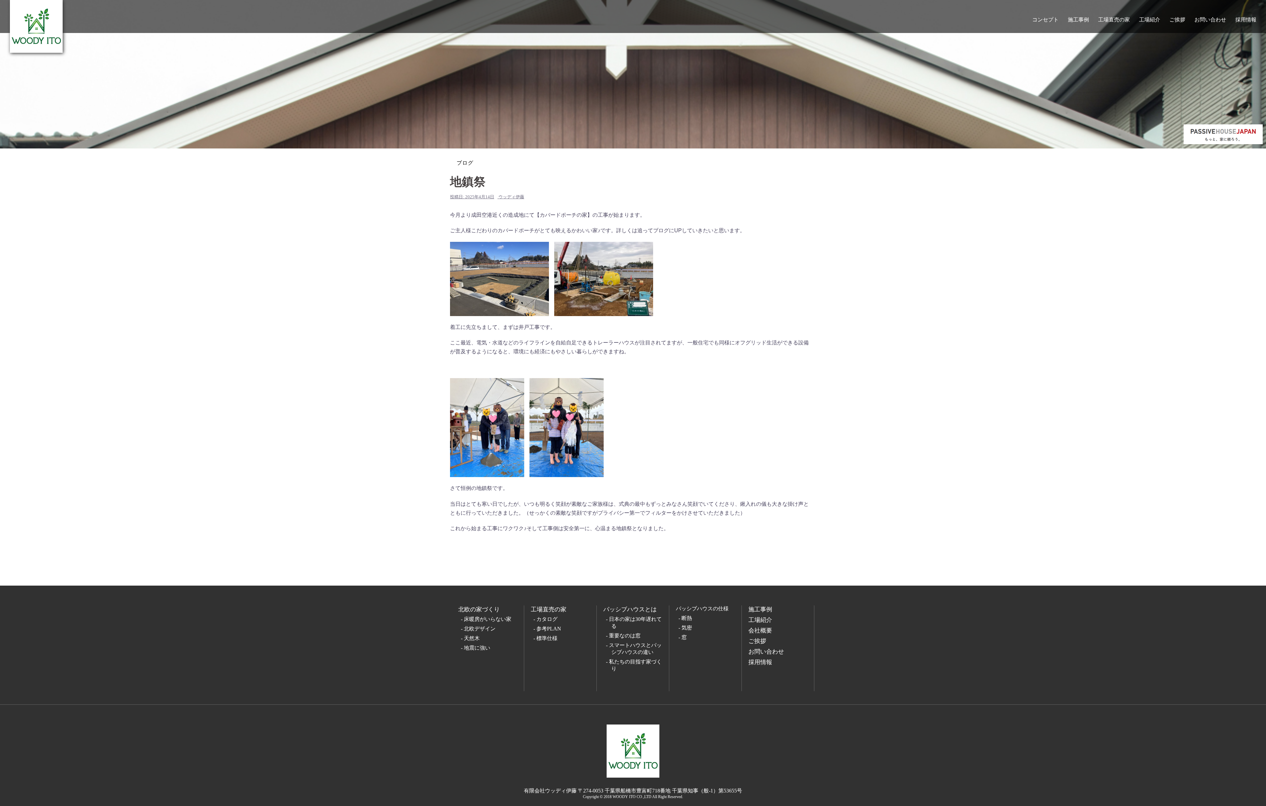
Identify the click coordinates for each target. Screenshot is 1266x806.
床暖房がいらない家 (487, 619)
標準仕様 (547, 638)
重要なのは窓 (625, 635)
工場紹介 (1149, 19)
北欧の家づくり (479, 609)
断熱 (686, 618)
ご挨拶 (1177, 19)
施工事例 (1078, 19)
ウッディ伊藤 (511, 196)
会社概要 (760, 630)
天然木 (472, 638)
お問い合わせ (1210, 19)
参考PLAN (548, 628)
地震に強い (477, 648)
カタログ (547, 619)
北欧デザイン (480, 628)
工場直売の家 (1114, 19)
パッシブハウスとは (630, 609)
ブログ (465, 163)
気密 (686, 627)
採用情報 (1245, 19)
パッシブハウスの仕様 (702, 608)
